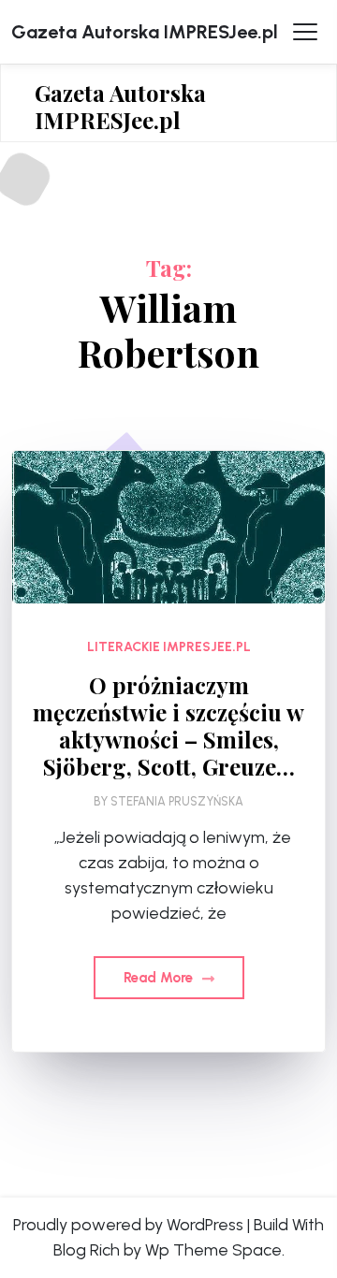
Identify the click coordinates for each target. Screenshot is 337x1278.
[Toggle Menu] (305, 31)
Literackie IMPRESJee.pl (169, 647)
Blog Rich (86, 1250)
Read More (160, 977)
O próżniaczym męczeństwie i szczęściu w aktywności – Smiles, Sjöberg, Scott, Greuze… (168, 725)
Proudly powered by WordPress (128, 1224)
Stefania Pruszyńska (176, 801)
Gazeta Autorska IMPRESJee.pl (144, 32)
